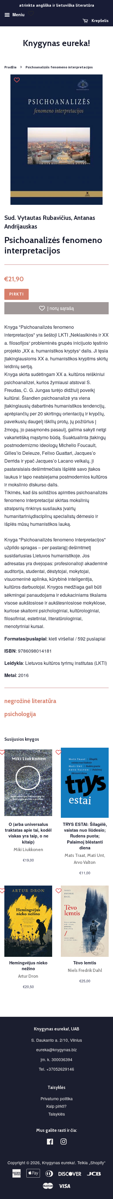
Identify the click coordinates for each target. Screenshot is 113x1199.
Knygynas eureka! (56, 43)
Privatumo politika (57, 1098)
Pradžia (10, 67)
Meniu (18, 14)
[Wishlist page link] (31, 13)
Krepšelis (99, 20)
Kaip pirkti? (56, 1106)
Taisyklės (56, 1114)
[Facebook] (50, 1142)
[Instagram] (63, 1142)
